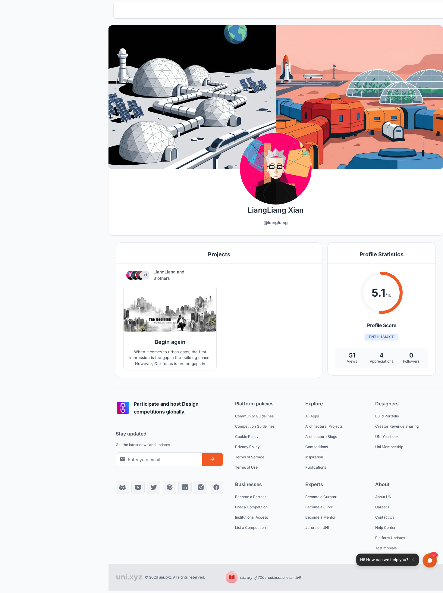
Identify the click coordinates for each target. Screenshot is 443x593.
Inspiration (314, 457)
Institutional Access (251, 517)
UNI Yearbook (387, 436)
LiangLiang (165, 271)
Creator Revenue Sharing (397, 426)
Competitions (316, 447)
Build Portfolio (387, 416)
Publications (315, 467)
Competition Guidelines (255, 426)
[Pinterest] (169, 487)
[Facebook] (216, 487)
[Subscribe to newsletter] (212, 459)
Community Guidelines (254, 416)
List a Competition (250, 527)
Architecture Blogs (321, 436)
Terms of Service (249, 457)
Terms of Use (246, 467)
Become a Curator (321, 497)
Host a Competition (251, 507)
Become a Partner (250, 497)
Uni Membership (389, 447)
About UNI (383, 497)
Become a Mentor (320, 517)
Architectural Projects (324, 426)
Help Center (385, 527)
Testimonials (386, 548)
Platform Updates (390, 537)
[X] (153, 487)
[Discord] (122, 487)
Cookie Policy (247, 436)
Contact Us (384, 517)
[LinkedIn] (185, 487)
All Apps (312, 416)
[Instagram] (200, 487)
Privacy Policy (247, 447)
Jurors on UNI (317, 527)
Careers (382, 507)
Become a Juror (319, 507)
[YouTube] (138, 487)
